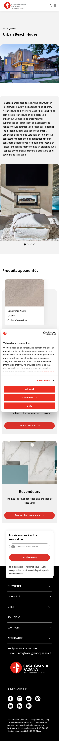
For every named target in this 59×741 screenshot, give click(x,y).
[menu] (55, 5)
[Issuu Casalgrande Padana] (29, 706)
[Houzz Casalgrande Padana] (20, 706)
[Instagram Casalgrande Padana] (20, 699)
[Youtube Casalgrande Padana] (29, 699)
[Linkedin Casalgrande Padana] (10, 706)
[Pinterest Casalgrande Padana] (38, 699)
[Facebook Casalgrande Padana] (10, 699)
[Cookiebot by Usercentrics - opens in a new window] (43, 333)
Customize (27, 397)
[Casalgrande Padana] (14, 5)
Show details (43, 380)
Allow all (29, 389)
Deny (29, 406)
